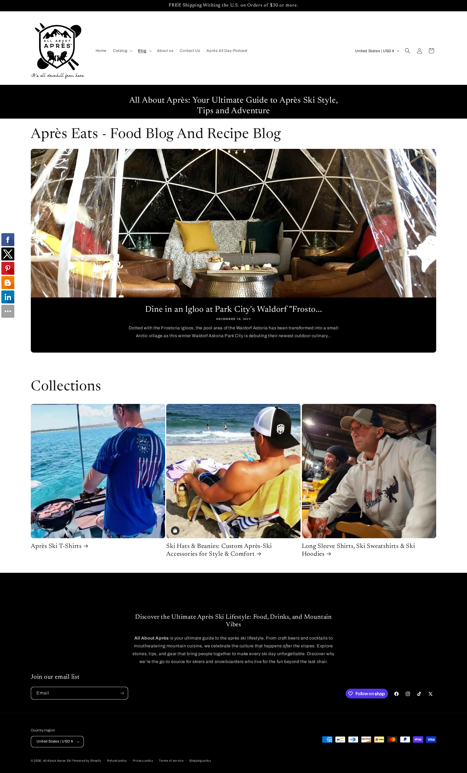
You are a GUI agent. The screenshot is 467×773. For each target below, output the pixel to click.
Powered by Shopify (87, 760)
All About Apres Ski (57, 760)
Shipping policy (200, 760)
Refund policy (117, 760)
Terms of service (171, 760)
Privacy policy (143, 760)
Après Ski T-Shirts (56, 546)
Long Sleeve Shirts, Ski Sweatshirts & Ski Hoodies (358, 550)
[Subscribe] (122, 693)
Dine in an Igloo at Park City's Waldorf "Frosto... (233, 310)
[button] (122, 50)
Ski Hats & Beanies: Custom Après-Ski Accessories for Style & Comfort (219, 550)
